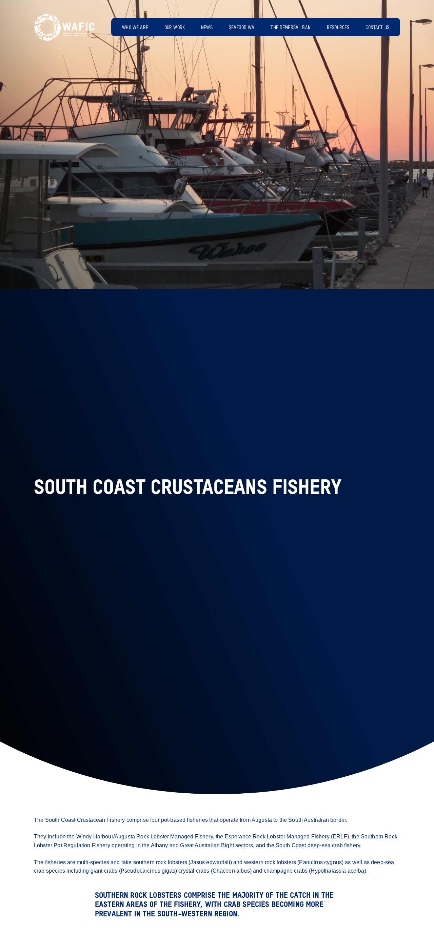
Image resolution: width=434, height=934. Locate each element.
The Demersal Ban (291, 27)
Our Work (174, 27)
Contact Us (377, 27)
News (207, 27)
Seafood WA (242, 27)
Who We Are (135, 27)
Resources (338, 27)
